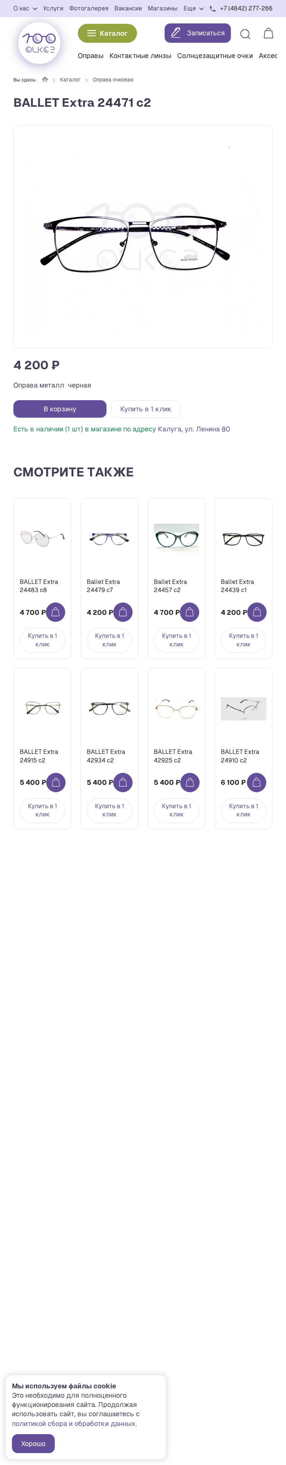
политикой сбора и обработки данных (74, 1423)
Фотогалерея (88, 8)
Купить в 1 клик (146, 409)
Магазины (163, 8)
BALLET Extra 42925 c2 (173, 756)
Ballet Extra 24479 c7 (103, 586)
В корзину (60, 409)
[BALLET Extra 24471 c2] (143, 236)
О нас (22, 8)
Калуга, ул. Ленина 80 (194, 429)
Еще (190, 8)
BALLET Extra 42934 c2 (106, 756)
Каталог (114, 33)
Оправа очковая (113, 80)
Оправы (91, 56)
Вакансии (128, 8)
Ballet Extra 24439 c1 (237, 586)
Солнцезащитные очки (215, 56)
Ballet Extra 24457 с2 (170, 586)
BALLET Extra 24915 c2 (39, 756)
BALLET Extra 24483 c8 (39, 586)
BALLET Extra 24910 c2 (240, 756)
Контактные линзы (140, 56)
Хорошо (33, 1444)
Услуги (53, 8)
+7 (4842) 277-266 (246, 8)
